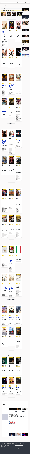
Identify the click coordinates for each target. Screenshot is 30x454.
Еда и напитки (3, 211)
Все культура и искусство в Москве (11, 397)
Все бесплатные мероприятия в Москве (11, 123)
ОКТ (10, 29)
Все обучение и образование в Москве (11, 299)
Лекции (17, 115)
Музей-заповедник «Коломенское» (14, 414)
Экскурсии (3, 207)
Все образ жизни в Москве (11, 239)
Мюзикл (3, 393)
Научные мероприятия (4, 265)
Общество (17, 119)
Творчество (3, 94)
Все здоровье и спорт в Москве (11, 182)
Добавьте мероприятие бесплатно (19, 445)
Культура (3, 209)
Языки (17, 323)
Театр (6, 208)
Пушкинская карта (18, 120)
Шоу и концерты (17, 235)
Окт (16, 29)
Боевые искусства (4, 148)
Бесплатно (3, 93)
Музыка (11, 92)
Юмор (16, 236)
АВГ (16, 223)
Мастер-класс (3, 91)
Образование (3, 92)
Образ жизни (3, 44)
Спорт (3, 150)
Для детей (3, 90)
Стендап (17, 234)
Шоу (9, 92)
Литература (17, 118)
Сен (2, 164)
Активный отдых (3, 210)
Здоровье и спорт (4, 149)
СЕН (9, 29)
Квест (5, 209)
